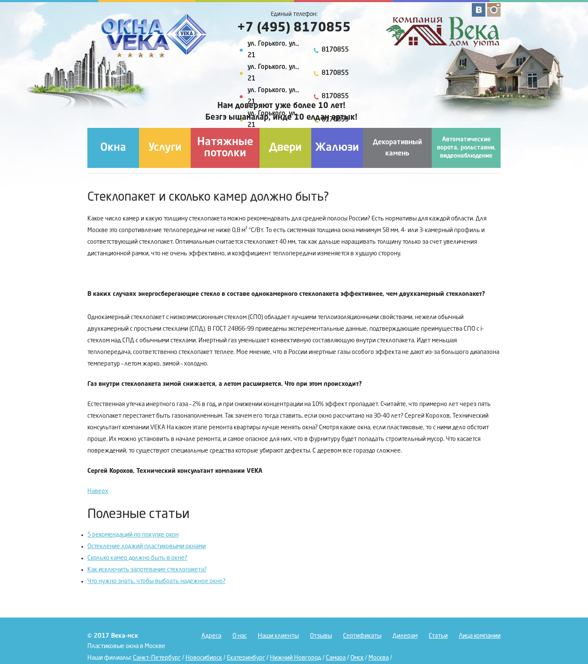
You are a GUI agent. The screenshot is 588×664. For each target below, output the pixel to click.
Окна (113, 148)
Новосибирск (204, 658)
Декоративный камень (397, 148)
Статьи (438, 636)
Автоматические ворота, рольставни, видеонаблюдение (466, 148)
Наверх (97, 491)
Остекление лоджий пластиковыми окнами (146, 546)
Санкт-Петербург (157, 658)
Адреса (211, 636)
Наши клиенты (278, 636)
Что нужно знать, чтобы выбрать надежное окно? (156, 581)
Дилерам (405, 636)
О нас (239, 636)
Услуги (165, 148)
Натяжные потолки (225, 148)
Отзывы (321, 636)
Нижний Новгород (295, 658)
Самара (336, 658)
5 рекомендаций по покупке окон (133, 535)
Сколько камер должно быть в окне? (137, 558)
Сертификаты (362, 636)
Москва (378, 658)
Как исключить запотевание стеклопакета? (147, 570)
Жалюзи (337, 148)
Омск (357, 658)
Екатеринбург (246, 658)
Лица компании (480, 636)
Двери (285, 148)
